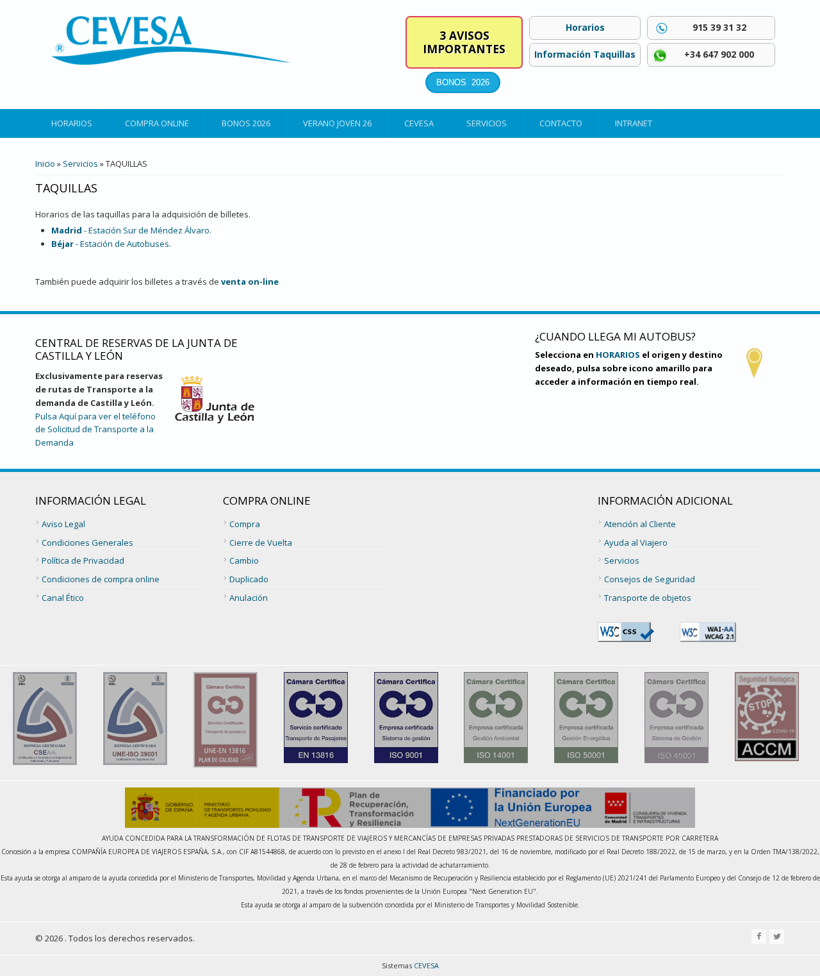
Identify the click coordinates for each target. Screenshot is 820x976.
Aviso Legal (63, 524)
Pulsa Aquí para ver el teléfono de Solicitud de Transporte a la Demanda (95, 429)
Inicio (45, 163)
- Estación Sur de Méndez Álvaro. (131, 230)
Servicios (486, 123)
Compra (244, 524)
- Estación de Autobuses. (111, 243)
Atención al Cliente (640, 524)
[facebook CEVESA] (759, 937)
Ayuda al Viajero (636, 542)
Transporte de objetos (647, 597)
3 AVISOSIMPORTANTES (464, 42)
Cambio (244, 560)
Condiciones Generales (87, 542)
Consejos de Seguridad (649, 579)
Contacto (560, 123)
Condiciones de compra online (101, 579)
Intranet (633, 123)
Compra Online (157, 123)
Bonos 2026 (246, 123)
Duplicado (248, 579)
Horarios (71, 123)
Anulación (248, 597)
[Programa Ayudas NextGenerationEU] (410, 824)
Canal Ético (63, 597)
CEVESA (419, 123)
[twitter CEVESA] (777, 937)
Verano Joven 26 (337, 123)
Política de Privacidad (83, 560)
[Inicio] (170, 40)
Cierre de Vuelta (260, 542)
